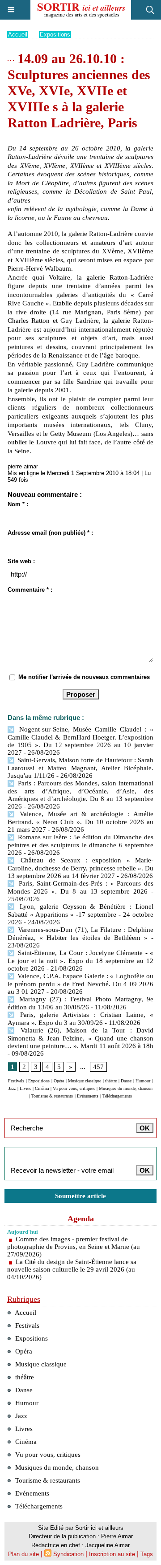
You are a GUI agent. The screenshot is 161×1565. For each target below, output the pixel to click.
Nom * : (18, 504)
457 (98, 1066)
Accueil (17, 34)
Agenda (81, 1218)
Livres (25, 1088)
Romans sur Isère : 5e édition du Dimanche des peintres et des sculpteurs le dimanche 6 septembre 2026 (80, 844)
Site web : (21, 561)
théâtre (111, 1080)
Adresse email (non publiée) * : (50, 532)
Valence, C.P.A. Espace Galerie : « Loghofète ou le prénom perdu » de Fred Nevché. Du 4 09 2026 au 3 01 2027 (80, 983)
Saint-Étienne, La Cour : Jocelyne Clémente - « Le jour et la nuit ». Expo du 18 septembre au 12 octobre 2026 (80, 960)
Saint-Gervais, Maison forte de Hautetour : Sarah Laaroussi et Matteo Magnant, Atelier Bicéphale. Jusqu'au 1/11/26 (80, 767)
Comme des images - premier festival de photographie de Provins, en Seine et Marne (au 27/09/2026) (73, 1247)
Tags (146, 1554)
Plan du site (23, 1554)
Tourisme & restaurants (52, 1095)
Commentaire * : (30, 589)
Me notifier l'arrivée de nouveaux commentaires (84, 677)
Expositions (55, 34)
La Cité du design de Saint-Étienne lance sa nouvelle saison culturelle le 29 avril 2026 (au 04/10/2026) (71, 1269)
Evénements (87, 1095)
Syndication (68, 1554)
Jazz (12, 1088)
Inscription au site (112, 1554)
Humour (143, 1080)
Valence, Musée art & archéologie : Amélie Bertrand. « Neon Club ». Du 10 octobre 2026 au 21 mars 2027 (80, 821)
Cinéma (42, 1088)
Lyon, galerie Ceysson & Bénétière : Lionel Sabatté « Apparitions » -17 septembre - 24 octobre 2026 (80, 914)
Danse (126, 1080)
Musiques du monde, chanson (126, 1088)
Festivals (16, 1080)
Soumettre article (80, 1195)
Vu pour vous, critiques (74, 1088)
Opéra (59, 1080)
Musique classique (84, 1080)
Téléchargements (117, 1095)
